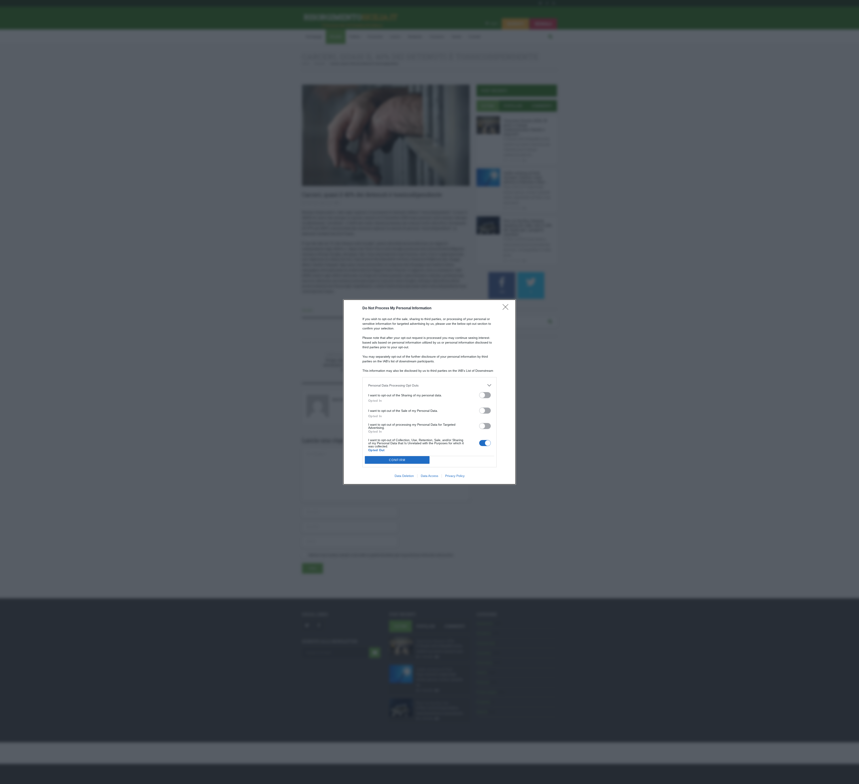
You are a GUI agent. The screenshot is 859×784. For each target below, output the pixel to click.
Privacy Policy (455, 476)
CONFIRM (397, 460)
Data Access (429, 476)
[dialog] (429, 392)
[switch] (485, 395)
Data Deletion (404, 476)
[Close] (507, 308)
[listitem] (429, 385)
